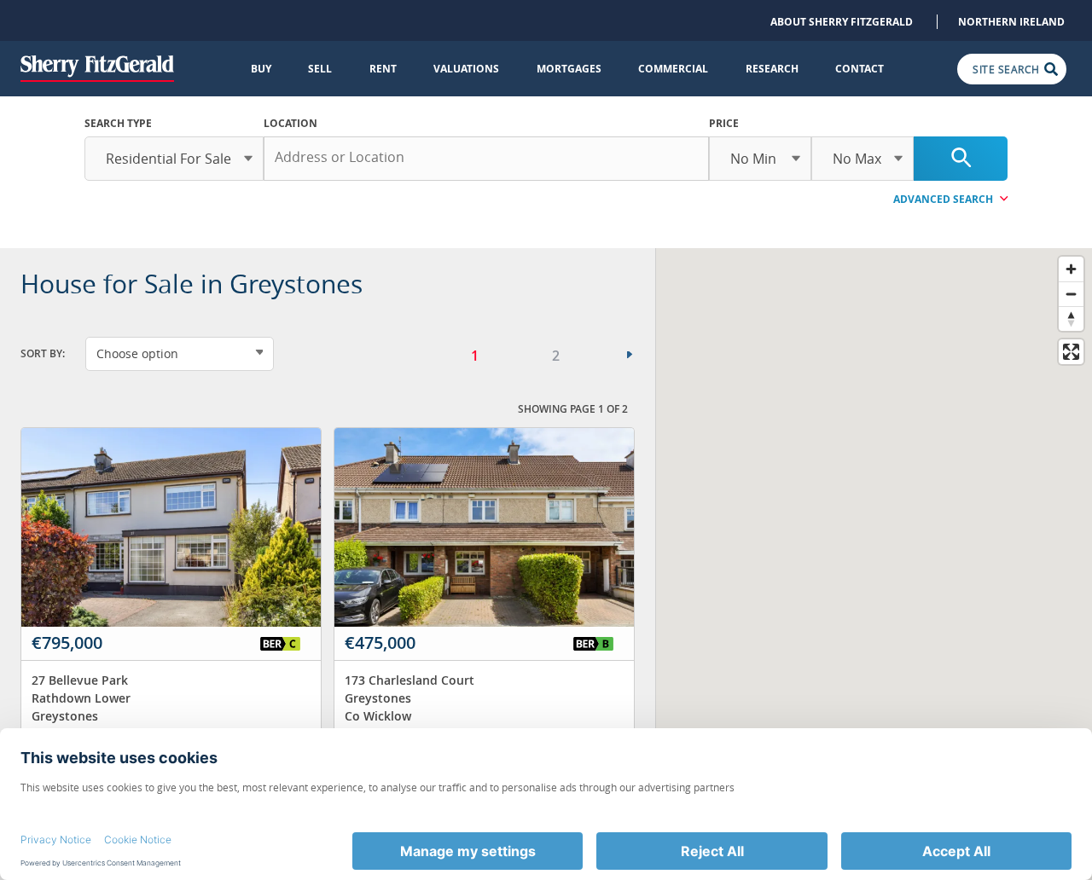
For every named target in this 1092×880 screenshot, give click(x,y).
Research (772, 68)
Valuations (466, 68)
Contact (859, 68)
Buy (261, 68)
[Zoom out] (1071, 293)
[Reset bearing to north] (1071, 318)
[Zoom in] (1071, 269)
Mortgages (569, 68)
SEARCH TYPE (118, 123)
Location (290, 123)
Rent (383, 68)
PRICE (724, 123)
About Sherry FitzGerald (841, 21)
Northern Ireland (1011, 21)
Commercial (673, 68)
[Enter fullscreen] (1071, 351)
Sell (320, 68)
